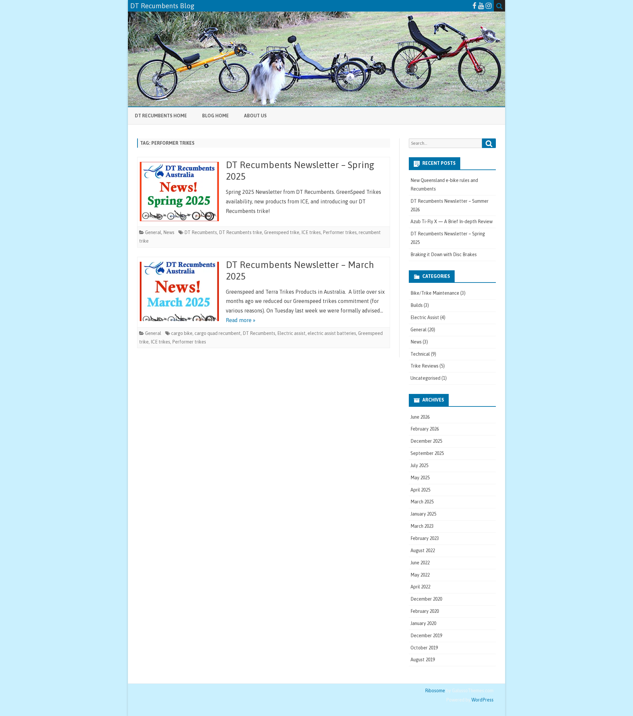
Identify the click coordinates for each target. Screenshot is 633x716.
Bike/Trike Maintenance (434, 293)
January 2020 (423, 623)
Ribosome (435, 690)
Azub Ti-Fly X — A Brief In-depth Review (451, 221)
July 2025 (419, 465)
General (153, 232)
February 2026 (424, 429)
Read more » (241, 320)
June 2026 (420, 417)
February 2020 (424, 611)
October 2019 (424, 647)
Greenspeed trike (281, 232)
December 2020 (426, 599)
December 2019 (426, 635)
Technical (420, 354)
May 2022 (420, 575)
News (168, 232)
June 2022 (420, 562)
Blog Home (215, 115)
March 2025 (422, 501)
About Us (255, 115)
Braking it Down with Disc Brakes (443, 254)
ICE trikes (311, 232)
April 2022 (420, 586)
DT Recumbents (200, 232)
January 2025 (423, 514)
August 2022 (422, 550)
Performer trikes (340, 232)
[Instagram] (489, 6)
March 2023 (422, 526)
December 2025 (426, 441)
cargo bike (182, 333)
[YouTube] (481, 6)
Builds (416, 305)
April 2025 (420, 489)
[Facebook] (474, 6)
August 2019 (422, 659)
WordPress (482, 699)
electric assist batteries (332, 333)
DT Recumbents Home (161, 115)
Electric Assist (424, 317)
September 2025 (427, 453)
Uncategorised (425, 378)
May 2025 (420, 477)
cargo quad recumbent (218, 333)
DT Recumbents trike (240, 232)
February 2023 (424, 538)
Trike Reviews (424, 366)
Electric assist (291, 333)
